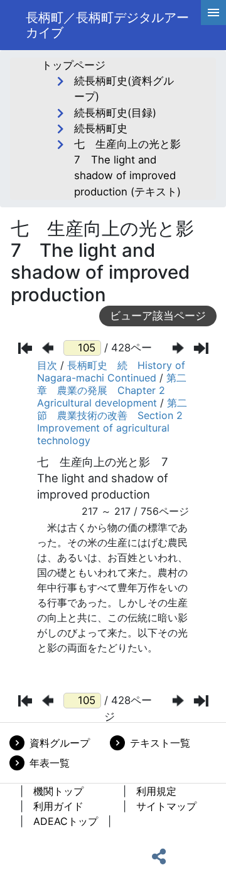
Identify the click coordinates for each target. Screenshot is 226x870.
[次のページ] (178, 348)
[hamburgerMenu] (213, 12)
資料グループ (60, 743)
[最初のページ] (25, 348)
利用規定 (156, 791)
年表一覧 (50, 763)
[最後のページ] (201, 348)
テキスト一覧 (160, 743)
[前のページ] (47, 348)
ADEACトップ (65, 821)
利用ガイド (58, 806)
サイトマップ (166, 806)
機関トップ (58, 791)
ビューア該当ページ (158, 315)
